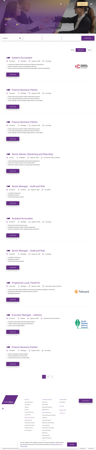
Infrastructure (44, 432)
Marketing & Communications (48, 422)
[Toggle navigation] (91, 4)
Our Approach (27, 404)
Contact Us (82, 4)
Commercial (44, 417)
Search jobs (88, 38)
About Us (27, 399)
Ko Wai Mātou (62, 402)
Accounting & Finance (46, 420)
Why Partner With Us (29, 402)
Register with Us (45, 409)
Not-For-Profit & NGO (46, 430)
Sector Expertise (46, 412)
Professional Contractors (30, 422)
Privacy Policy (82, 448)
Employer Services (29, 417)
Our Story (26, 409)
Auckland (23, 189)
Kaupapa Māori (63, 399)
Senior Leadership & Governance (49, 415)
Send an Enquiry (28, 430)
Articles (61, 406)
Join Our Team (28, 414)
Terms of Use (91, 448)
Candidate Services (47, 399)
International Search (29, 427)
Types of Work (45, 404)
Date (89, 50)
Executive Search (28, 420)
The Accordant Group (29, 412)
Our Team (27, 407)
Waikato (23, 318)
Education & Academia (46, 438)
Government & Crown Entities (48, 427)
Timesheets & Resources (47, 407)
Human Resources (46, 435)
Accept (72, 444)
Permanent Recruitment (29, 425)
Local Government (46, 425)
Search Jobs (70, 4)
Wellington (23, 61)
